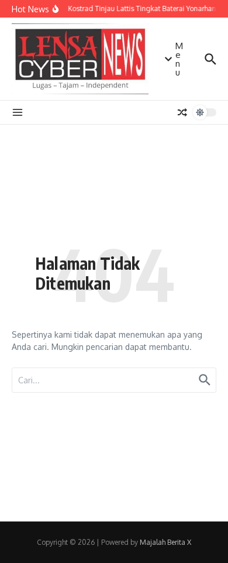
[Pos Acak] (182, 112)
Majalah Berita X (165, 542)
